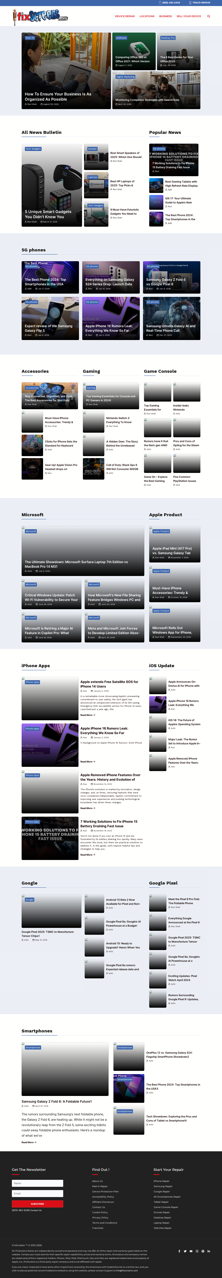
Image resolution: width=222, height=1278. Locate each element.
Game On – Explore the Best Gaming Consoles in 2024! (155, 481)
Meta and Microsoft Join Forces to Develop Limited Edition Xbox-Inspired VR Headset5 (114, 632)
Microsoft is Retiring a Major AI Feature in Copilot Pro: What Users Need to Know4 (49, 632)
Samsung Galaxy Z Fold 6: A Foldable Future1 (57, 1101)
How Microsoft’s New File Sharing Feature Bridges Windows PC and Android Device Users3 (114, 599)
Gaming (91, 387)
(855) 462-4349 (21, 1210)
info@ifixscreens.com (127, 1270)
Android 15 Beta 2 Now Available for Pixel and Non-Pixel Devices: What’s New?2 (124, 903)
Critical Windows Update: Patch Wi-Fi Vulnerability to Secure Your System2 (51, 599)
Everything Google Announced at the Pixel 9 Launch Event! (184, 922)
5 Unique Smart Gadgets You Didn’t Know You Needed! (48, 216)
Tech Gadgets (33, 148)
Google (29, 899)
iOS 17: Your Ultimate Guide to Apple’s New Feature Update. (178, 202)
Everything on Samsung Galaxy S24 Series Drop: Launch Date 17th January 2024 (109, 284)
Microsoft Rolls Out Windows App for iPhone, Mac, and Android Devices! (173, 632)
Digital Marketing (125, 76)
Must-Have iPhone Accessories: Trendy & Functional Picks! (59, 422)
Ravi (157, 171)
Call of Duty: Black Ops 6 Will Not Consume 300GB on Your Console (122, 469)
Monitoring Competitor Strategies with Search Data (147, 99)
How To (30, 37)
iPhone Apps (32, 682)
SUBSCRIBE (37, 1204)
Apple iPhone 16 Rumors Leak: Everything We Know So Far (183, 705)
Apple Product (161, 531)
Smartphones (33, 1047)
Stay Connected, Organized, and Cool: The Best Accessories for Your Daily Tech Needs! (49, 400)
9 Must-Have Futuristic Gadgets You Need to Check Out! (124, 213)
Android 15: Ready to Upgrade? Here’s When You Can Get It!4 (123, 947)
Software (121, 37)
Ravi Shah (32, 104)
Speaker (92, 148)
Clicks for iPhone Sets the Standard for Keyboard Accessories (61, 445)
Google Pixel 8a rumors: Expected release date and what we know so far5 (122, 969)
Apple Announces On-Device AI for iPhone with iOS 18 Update (184, 685)
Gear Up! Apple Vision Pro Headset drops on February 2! (61, 469)
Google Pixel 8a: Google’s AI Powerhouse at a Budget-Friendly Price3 (123, 925)
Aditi (170, 189)
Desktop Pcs (168, 37)
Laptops (92, 177)
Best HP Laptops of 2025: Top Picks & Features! (122, 185)
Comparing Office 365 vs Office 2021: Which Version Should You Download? (133, 61)
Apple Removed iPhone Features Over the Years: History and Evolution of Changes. (110, 779)
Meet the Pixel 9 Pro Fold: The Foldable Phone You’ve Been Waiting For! (184, 903)
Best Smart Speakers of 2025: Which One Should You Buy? (126, 157)
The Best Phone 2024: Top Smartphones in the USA (180, 219)
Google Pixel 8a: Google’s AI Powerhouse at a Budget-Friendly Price (184, 960)
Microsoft (31, 531)
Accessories (32, 387)
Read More (86, 715)
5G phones (159, 148)
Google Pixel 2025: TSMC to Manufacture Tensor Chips (184, 941)
